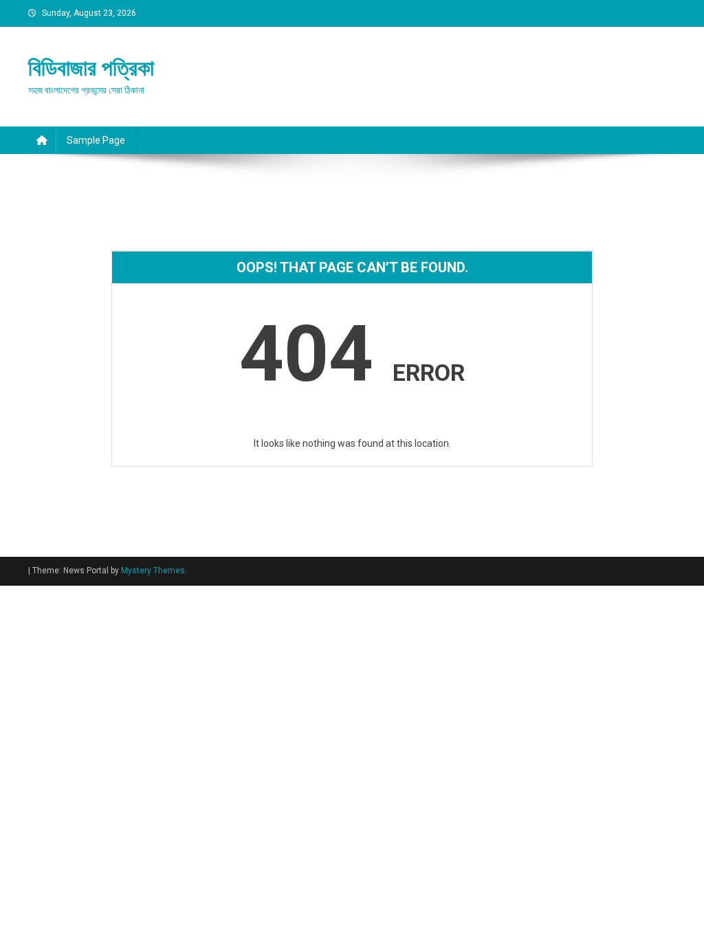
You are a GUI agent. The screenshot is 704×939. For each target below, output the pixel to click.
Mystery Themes (153, 570)
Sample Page (96, 140)
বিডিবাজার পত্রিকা (91, 68)
